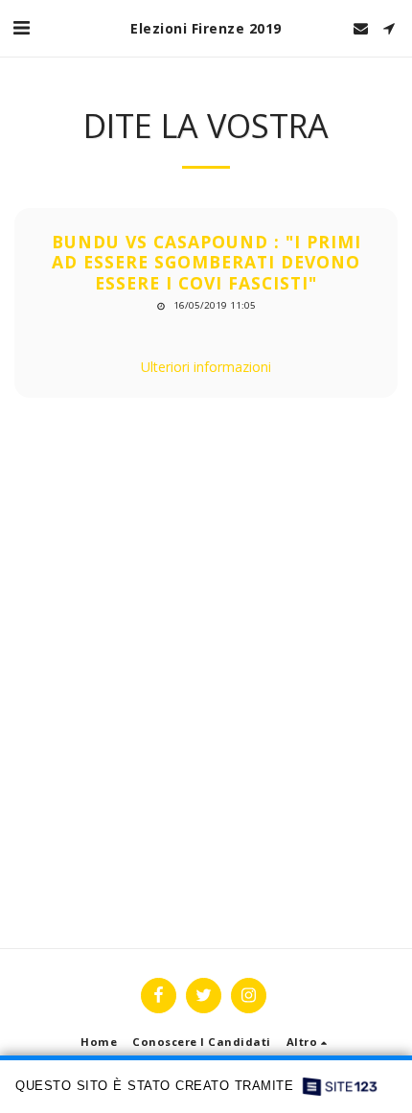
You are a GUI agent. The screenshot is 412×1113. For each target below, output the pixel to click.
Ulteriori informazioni (206, 367)
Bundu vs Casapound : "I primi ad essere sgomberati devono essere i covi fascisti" (206, 262)
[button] (21, 27)
